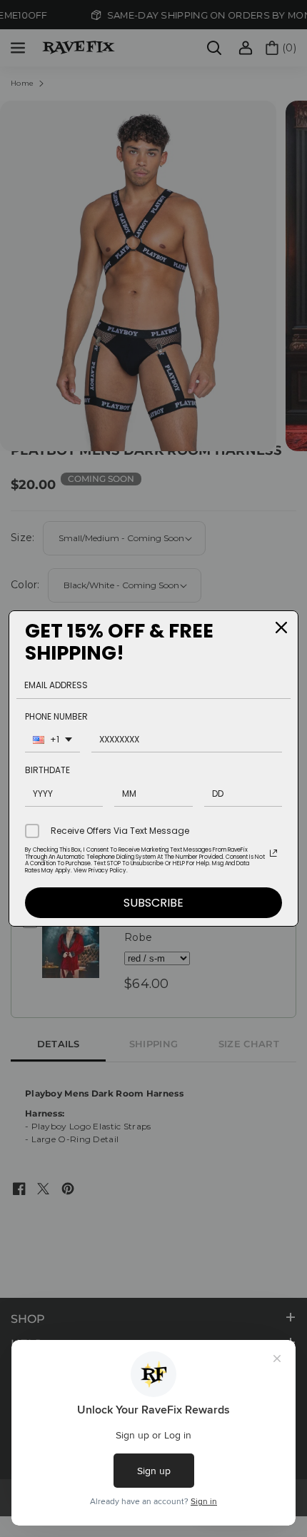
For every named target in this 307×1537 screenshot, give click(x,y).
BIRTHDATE (47, 770)
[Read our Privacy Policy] (273, 853)
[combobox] (52, 741)
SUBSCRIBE (153, 903)
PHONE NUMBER (56, 716)
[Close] (281, 627)
